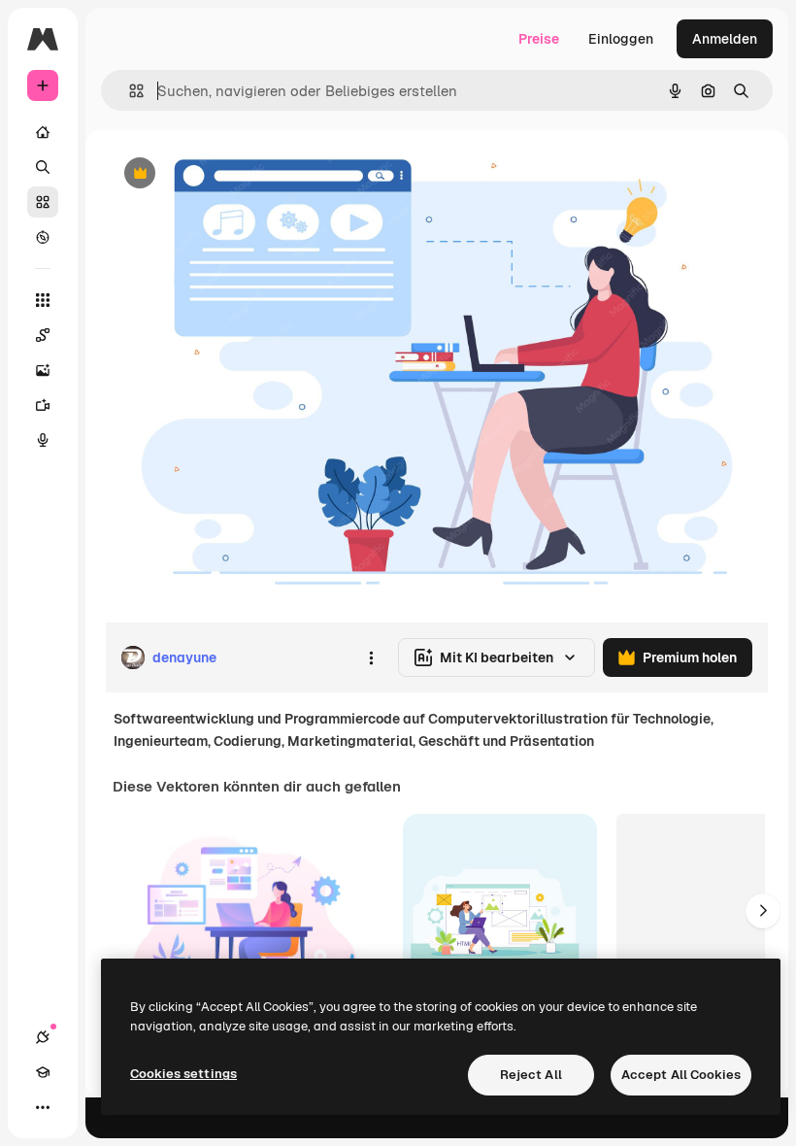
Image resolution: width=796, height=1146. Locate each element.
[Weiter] (763, 911)
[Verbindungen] (42, 1037)
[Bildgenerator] (42, 370)
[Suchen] (42, 167)
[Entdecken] (42, 237)
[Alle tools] (42, 300)
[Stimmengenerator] (42, 439)
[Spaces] (42, 335)
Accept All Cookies (681, 1074)
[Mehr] (42, 1107)
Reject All (531, 1074)
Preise (538, 39)
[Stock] (42, 202)
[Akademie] (42, 1072)
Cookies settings (183, 1073)
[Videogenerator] (42, 405)
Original (229, 174)
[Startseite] (42, 132)
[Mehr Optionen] (370, 657)
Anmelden (724, 39)
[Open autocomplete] (128, 91)
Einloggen (620, 39)
